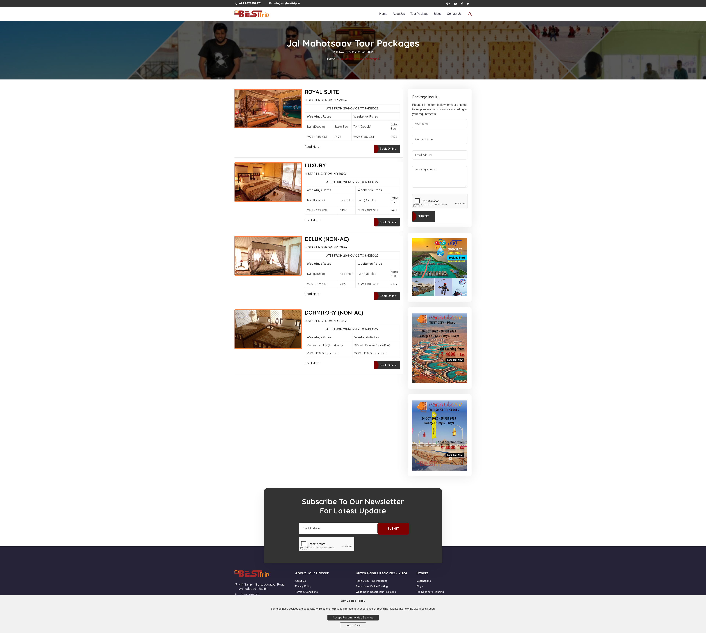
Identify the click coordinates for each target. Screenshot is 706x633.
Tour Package (419, 13)
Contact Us (454, 13)
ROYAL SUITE (322, 92)
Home (383, 13)
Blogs (437, 13)
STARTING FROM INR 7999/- (327, 100)
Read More (312, 146)
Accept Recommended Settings (353, 617)
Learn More (353, 625)
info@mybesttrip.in (287, 3)
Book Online (388, 148)
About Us (399, 13)
